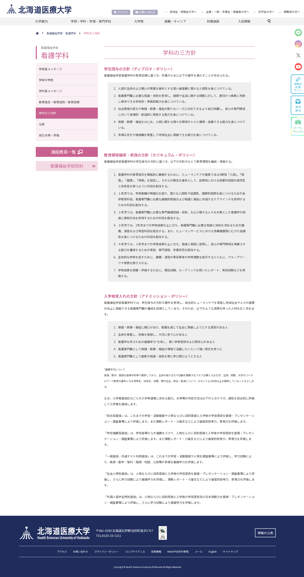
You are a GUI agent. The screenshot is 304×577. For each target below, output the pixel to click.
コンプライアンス (135, 551)
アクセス (122, 12)
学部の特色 (46, 80)
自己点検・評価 (49, 135)
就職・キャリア (175, 21)
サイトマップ (230, 551)
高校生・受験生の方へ (183, 12)
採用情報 (156, 551)
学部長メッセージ (50, 69)
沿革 (42, 124)
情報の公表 (265, 533)
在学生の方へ (266, 12)
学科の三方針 (47, 113)
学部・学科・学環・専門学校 (91, 21)
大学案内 (41, 21)
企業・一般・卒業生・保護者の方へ (227, 12)
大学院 (139, 21)
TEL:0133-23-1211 (108, 535)
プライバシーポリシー (106, 551)
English (213, 551)
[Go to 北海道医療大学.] (41, 33)
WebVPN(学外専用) (178, 551)
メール (198, 551)
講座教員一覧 (63, 152)
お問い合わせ (147, 12)
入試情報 (244, 21)
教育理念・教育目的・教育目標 (59, 102)
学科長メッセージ (50, 91)
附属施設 (213, 21)
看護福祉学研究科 (66, 166)
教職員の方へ (292, 12)
